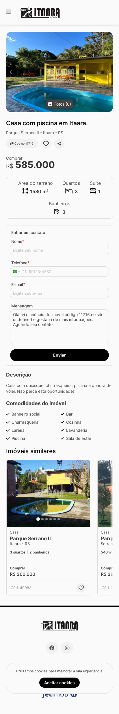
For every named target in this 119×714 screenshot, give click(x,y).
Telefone (20, 262)
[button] (59, 72)
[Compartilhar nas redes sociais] (59, 144)
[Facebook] (52, 648)
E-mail (18, 284)
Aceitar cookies (59, 682)
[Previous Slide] (11, 72)
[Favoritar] (46, 144)
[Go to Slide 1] (38, 519)
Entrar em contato (28, 232)
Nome (17, 241)
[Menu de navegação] (8, 12)
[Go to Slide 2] (42, 519)
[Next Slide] (108, 72)
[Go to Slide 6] (58, 519)
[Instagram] (67, 648)
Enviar (59, 355)
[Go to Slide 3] (46, 519)
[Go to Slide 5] (54, 519)
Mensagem (22, 305)
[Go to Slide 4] (50, 519)
